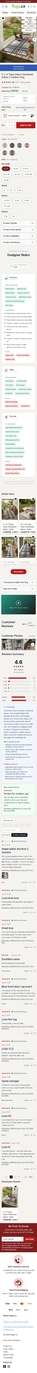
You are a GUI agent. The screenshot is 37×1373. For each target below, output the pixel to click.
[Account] (29, 7)
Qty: (3, 125)
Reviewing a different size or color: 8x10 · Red (17, 870)
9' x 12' (6, 180)
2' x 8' (27, 200)
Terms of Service (10, 1249)
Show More (18, 572)
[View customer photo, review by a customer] (18, 644)
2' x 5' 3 (6, 200)
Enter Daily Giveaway (11, 1340)
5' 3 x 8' (7, 174)
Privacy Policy (12, 1245)
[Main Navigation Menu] (3, 7)
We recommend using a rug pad (25, 108)
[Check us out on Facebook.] (4, 1366)
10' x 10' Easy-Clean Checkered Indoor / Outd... (27, 526)
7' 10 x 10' (28, 174)
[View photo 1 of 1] (5, 875)
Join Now (29, 1239)
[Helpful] (31, 947)
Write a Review (20, 835)
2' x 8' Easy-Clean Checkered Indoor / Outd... (27, 564)
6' (11, 190)
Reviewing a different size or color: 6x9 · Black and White (17, 809)
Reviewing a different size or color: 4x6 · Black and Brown (17, 1129)
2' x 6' (17, 200)
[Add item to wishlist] (15, 499)
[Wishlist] (31, 7)
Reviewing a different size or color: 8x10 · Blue (17, 908)
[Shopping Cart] (34, 7)
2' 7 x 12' (7, 206)
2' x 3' (6, 168)
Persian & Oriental (18, 12)
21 (25, 1177)
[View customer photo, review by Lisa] (7, 644)
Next (30, 1177)
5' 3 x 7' (26, 168)
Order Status (8, 1349)
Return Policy (8, 1355)
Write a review (25, 82)
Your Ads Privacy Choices (14, 1327)
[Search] (6, 7)
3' (4, 190)
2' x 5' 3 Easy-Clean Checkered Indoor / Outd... (10, 526)
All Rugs (5, 12)
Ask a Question (9, 135)
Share (22, 135)
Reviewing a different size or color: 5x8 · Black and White (17, 1094)
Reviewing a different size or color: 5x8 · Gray (17, 999)
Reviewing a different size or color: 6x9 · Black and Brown (17, 1027)
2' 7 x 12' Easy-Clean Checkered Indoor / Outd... (10, 564)
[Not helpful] (34, 912)
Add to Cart (25, 125)
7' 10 (19, 190)
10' (14, 216)
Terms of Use (9, 1322)
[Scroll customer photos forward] (33, 644)
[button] (17, 18)
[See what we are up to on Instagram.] (9, 1366)
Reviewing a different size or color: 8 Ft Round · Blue (18, 941)
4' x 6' (15, 168)
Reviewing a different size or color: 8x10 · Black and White (18, 1163)
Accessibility (8, 1358)
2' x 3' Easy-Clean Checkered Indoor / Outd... (10, 1214)
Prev (6, 1177)
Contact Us (7, 1346)
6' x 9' (17, 174)
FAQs (5, 1352)
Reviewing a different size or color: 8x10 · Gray (17, 966)
